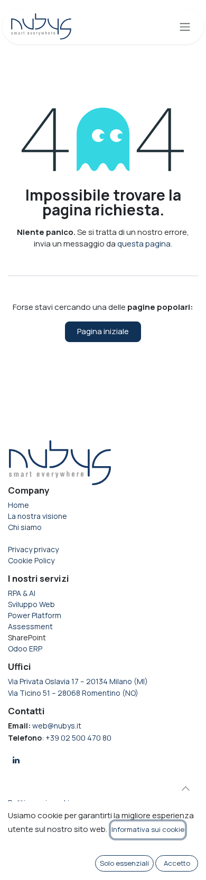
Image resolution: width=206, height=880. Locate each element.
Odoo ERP (25, 649)
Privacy (33, 549)
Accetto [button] (177, 863)
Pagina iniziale (103, 331)
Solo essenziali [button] (124, 863)
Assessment (30, 626)
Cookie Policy (31, 560)
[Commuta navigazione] (184, 26)
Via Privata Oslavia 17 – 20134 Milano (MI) (78, 681)
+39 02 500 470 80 (78, 738)
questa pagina (144, 243)
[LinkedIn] (16, 760)
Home (18, 505)
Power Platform (35, 615)
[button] (185, 788)
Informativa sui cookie (147, 829)
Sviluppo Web (31, 604)
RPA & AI (21, 593)
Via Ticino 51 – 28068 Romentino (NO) (73, 693)
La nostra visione (37, 516)
